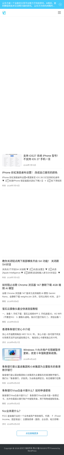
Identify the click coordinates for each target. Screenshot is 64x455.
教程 (4, 301)
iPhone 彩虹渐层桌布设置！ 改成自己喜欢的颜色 (29, 172)
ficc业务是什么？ (12, 411)
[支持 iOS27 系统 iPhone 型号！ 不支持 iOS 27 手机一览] (12, 160)
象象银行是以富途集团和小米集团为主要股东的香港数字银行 (31, 368)
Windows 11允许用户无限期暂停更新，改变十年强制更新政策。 (41, 351)
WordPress (32, 451)
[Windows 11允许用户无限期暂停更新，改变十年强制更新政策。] (12, 354)
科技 (4, 186)
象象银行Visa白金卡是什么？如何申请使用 (26, 390)
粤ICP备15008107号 (41, 448)
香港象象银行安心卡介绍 (16, 329)
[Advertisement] (32, 51)
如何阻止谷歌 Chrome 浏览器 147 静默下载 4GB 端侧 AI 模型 (31, 286)
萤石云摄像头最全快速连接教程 (20, 308)
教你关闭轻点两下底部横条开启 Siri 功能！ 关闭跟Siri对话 (30, 263)
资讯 (4, 342)
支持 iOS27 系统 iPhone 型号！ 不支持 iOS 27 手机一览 (41, 157)
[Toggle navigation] (59, 12)
